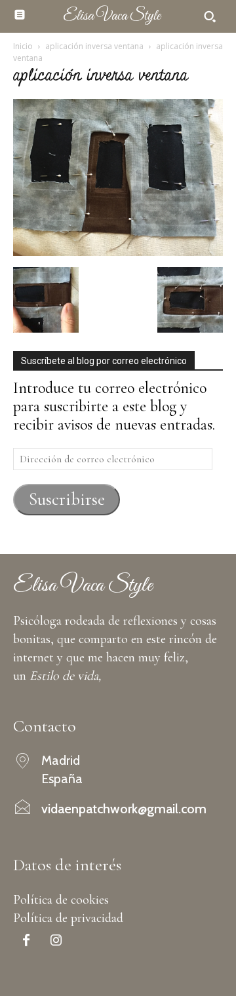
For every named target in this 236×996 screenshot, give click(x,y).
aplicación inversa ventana (94, 46)
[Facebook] (26, 942)
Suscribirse (67, 499)
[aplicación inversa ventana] (118, 251)
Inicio (23, 46)
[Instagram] (56, 942)
